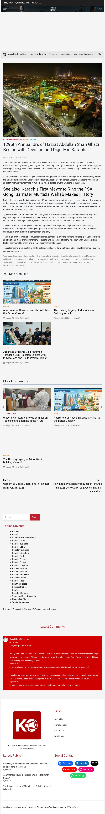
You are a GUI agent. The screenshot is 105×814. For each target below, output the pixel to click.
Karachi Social (18, 547)
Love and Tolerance (87, 256)
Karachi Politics (19, 559)
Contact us (59, 730)
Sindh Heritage (9, 262)
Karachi (26, 139)
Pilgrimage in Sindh (45, 259)
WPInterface (72, 807)
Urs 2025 (6, 265)
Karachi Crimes (19, 562)
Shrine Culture (76, 259)
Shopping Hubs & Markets (24, 596)
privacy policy (60, 725)
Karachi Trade (18, 556)
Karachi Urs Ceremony (69, 256)
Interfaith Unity (53, 256)
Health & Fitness (19, 584)
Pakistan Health (19, 577)
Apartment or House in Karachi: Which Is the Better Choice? (64, 54)
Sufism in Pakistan (70, 262)
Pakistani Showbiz (20, 574)
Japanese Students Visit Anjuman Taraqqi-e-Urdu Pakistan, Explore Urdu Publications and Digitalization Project (25, 354)
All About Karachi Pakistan (12, 139)
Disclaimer (24, 639)
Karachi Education (9, 414)
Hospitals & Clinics (20, 599)
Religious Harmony (62, 259)
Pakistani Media (19, 568)
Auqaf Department (15, 256)
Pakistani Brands (20, 593)
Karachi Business (20, 544)
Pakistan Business (20, 550)
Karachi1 (24, 158)
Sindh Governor (89, 259)
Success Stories (19, 587)
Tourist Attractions (20, 602)
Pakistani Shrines (10, 259)
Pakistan (33, 139)
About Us (58, 719)
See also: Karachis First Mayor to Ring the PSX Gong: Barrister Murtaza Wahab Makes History (48, 191)
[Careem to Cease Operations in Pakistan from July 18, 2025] (3, 407)
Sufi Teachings (55, 262)
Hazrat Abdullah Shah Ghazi (35, 256)
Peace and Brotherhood (27, 259)
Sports (15, 590)
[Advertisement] (52, 31)
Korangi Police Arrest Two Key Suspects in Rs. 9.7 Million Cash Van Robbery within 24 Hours (49, 679)
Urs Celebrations (18, 265)
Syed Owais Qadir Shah (88, 262)
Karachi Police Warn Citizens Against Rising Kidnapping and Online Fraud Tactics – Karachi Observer (52, 675)
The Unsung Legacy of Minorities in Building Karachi (27, 786)
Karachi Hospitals (20, 565)
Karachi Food (18, 581)
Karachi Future (18, 540)
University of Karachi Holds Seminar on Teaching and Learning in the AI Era (25, 419)
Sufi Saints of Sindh (41, 262)
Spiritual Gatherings (24, 262)
